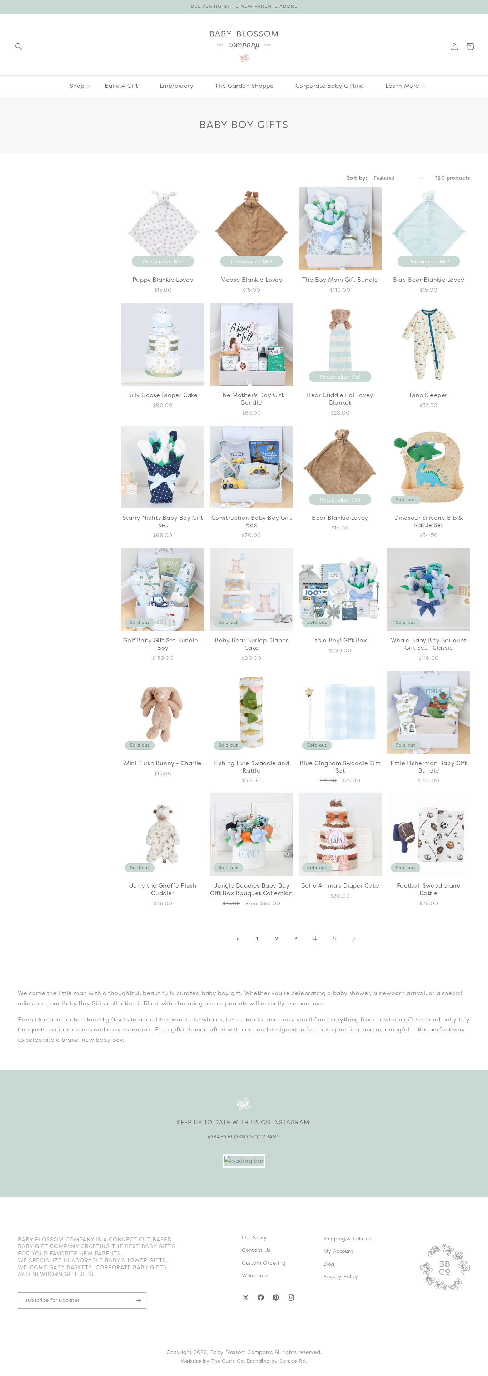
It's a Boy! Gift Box (340, 640)
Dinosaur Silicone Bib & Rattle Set (428, 521)
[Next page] (354, 939)
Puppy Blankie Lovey (163, 279)
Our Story (254, 1237)
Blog (328, 1264)
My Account (338, 1251)
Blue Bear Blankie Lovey (428, 279)
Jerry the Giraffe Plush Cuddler (163, 889)
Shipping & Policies (347, 1238)
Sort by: (357, 178)
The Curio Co (227, 1361)
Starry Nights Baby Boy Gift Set (163, 521)
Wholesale (255, 1275)
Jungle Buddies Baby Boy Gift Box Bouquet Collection (251, 889)
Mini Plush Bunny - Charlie (163, 763)
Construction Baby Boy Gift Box (251, 521)
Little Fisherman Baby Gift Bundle (428, 767)
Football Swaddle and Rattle (429, 889)
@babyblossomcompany (244, 1137)
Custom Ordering (264, 1263)
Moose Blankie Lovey (251, 279)
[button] (18, 46)
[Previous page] (238, 939)
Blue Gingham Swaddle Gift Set (340, 767)
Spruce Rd (293, 1361)
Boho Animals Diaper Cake (340, 885)
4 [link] (315, 939)
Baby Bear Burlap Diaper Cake (251, 644)
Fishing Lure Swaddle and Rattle (251, 767)
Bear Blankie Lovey (340, 518)
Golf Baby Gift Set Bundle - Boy (163, 644)
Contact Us (256, 1250)
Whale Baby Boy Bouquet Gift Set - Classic (429, 644)
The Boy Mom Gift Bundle (340, 279)
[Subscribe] (138, 1300)
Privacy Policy (340, 1276)
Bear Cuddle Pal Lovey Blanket (340, 399)
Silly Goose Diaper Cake (163, 395)
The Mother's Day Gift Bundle (251, 399)
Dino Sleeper (429, 395)
